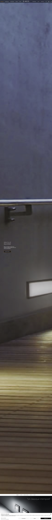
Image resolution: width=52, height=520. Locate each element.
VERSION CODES (7, 251)
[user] (49, 1)
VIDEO (20, 1)
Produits (3, 3)
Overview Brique (6, 3)
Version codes (49, 3)
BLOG (38, 1)
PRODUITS (2, 1)
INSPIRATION (7, 1)
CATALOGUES (12, 1)
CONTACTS (42, 1)
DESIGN (17, 1)
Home (1, 3)
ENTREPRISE (34, 1)
